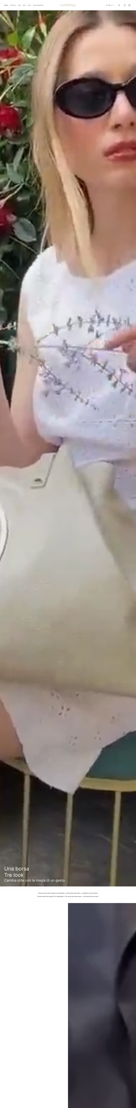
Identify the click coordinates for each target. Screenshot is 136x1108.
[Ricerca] (119, 5)
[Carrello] (129, 5)
